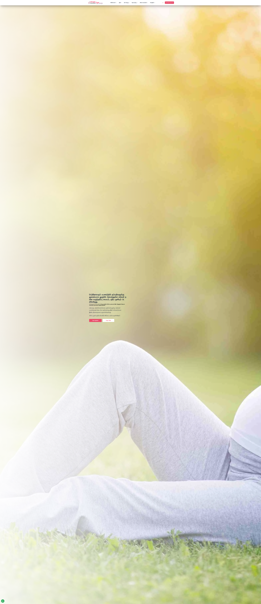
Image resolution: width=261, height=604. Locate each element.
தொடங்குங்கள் (95, 320)
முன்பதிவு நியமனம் (169, 2)
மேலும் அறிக (108, 320)
